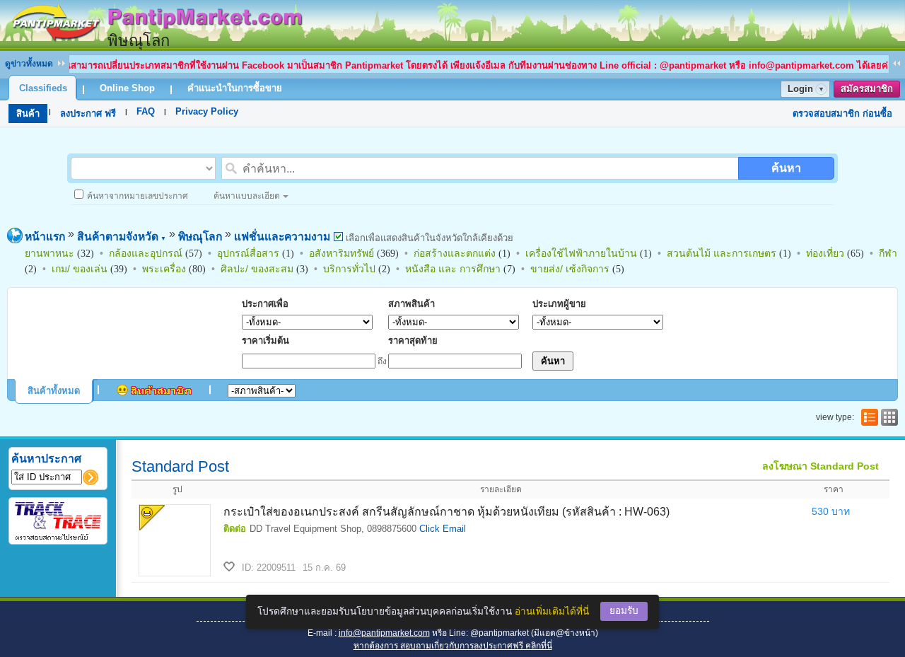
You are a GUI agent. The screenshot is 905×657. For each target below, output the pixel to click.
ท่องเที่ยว (825, 253)
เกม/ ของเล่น (79, 268)
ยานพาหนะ (49, 253)
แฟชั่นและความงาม (282, 237)
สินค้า (28, 113)
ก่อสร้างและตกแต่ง (455, 253)
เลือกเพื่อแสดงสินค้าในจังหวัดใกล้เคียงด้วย (428, 238)
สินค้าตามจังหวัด (121, 237)
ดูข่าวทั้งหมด (29, 64)
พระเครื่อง (164, 268)
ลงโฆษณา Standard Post (820, 466)
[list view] (868, 417)
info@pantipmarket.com (384, 633)
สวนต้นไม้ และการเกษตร (721, 253)
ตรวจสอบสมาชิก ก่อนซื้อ (842, 113)
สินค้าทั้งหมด (54, 390)
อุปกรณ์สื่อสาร (248, 253)
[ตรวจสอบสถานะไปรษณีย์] (58, 538)
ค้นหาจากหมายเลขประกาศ (137, 196)
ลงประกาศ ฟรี (88, 113)
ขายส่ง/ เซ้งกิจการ (569, 268)
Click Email (442, 528)
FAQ (145, 111)
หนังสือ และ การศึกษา (453, 268)
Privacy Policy (206, 111)
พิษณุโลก (200, 237)
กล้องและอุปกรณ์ (145, 253)
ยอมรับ (623, 610)
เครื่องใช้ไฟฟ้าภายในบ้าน (581, 253)
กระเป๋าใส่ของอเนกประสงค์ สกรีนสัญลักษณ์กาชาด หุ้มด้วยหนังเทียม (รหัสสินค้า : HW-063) (446, 512)
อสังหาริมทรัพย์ (341, 253)
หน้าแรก (45, 237)
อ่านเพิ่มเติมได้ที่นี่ (552, 611)
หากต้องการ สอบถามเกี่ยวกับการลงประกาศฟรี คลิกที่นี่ (453, 646)
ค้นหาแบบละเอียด (247, 196)
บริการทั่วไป (349, 268)
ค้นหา (786, 168)
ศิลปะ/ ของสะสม (257, 268)
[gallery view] (888, 417)
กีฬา (888, 253)
